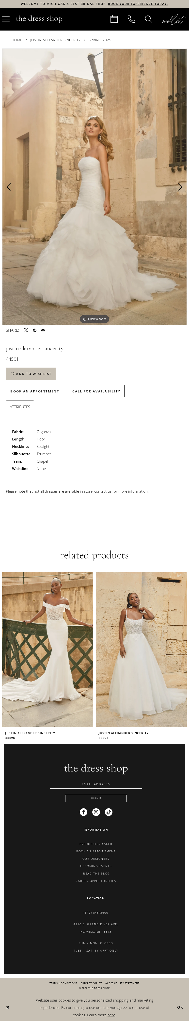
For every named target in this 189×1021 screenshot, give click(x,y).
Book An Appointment (34, 391)
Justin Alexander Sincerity (55, 39)
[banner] (39, 19)
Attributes (20, 406)
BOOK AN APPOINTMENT (96, 851)
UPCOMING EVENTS (96, 866)
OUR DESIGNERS (96, 858)
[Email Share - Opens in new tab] (43, 330)
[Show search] (148, 19)
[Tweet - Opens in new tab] (26, 330)
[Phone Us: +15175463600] (131, 19)
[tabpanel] (94, 187)
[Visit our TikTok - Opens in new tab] (108, 812)
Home (17, 39)
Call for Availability (96, 391)
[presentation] (47, 649)
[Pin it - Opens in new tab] (34, 330)
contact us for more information (121, 491)
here (111, 1014)
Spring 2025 (100, 39)
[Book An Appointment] (114, 19)
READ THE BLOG (96, 873)
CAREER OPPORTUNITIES (96, 881)
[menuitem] (114, 19)
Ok (180, 1007)
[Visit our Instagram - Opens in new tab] (96, 812)
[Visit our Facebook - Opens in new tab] (83, 812)
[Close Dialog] (7, 1007)
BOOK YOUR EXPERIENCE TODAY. (138, 4)
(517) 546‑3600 (96, 912)
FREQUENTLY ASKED (96, 844)
